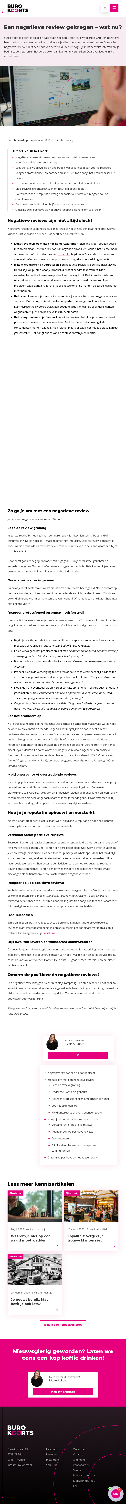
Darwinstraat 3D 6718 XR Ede (18, 1451)
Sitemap (78, 1470)
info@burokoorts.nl (20, 1465)
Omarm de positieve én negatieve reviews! (73, 1157)
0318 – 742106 (16, 1460)
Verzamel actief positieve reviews (72, 1124)
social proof (50, 933)
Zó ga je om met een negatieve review (71, 1080)
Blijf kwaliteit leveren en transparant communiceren (74, 1148)
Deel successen (61, 1138)
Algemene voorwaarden (81, 1462)
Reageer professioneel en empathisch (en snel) (81, 1099)
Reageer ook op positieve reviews (72, 1131)
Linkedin (51, 1454)
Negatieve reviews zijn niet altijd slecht (71, 1073)
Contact (78, 1454)
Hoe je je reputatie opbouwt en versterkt (73, 1119)
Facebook (52, 1449)
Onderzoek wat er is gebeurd (69, 1092)
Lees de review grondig (66, 1085)
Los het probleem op (64, 1105)
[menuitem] (78, 1072)
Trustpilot (64, 254)
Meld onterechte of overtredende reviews (77, 1112)
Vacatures (79, 1449)
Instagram (52, 1460)
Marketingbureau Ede (84, 1483)
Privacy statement (84, 1475)
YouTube (51, 1465)
